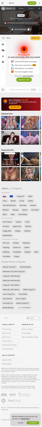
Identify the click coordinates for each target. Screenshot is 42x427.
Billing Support (7, 364)
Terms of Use (6, 333)
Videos (21, 8)
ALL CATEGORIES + (25, 308)
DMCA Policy (6, 337)
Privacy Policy (6, 329)
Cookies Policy (7, 341)
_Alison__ (5, 188)
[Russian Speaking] (4, 196)
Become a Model (27, 329)
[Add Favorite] (3, 38)
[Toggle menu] (2, 3)
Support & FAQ (7, 360)
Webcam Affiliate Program (30, 337)
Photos (32, 8)
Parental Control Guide (9, 345)
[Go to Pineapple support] (3, 401)
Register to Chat (24, 79)
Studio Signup (26, 333)
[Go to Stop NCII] (14, 400)
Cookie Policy (25, 419)
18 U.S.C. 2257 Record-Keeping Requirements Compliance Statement (20, 408)
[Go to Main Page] (13, 3)
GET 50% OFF (15, 107)
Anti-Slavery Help (7, 349)
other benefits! (27, 76)
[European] (11, 196)
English (31, 318)
